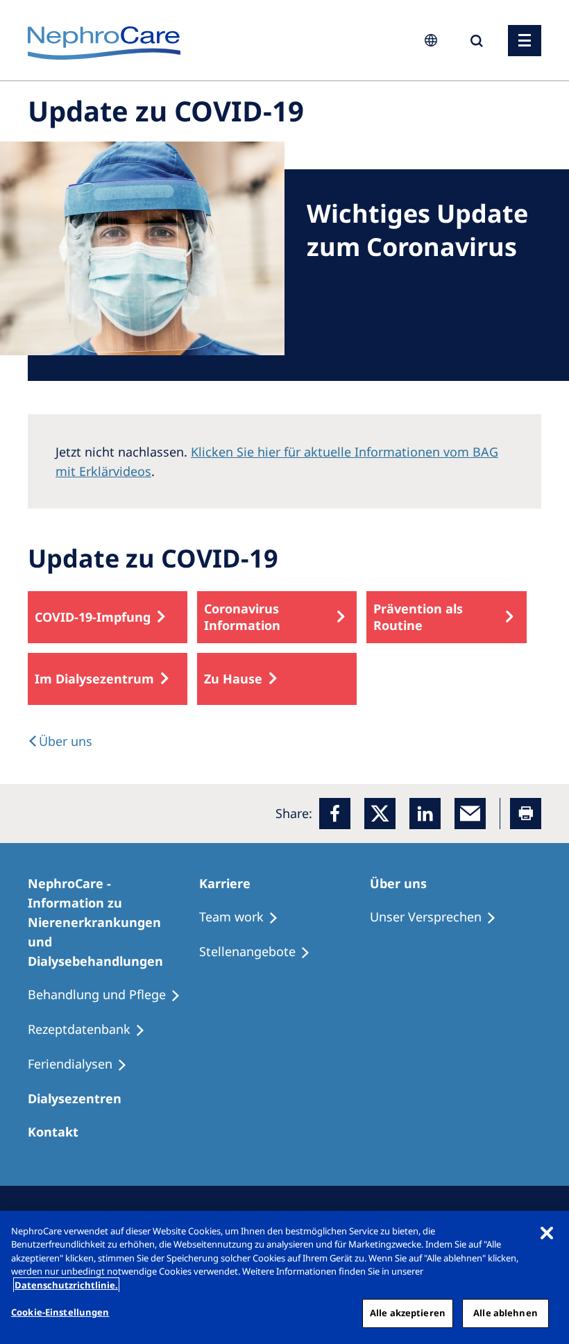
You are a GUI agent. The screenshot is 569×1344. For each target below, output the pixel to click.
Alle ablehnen (505, 1313)
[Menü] (524, 40)
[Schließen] (547, 1233)
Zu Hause (233, 678)
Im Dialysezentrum (94, 678)
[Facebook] (334, 813)
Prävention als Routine (418, 616)
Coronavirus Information (242, 616)
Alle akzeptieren (407, 1313)
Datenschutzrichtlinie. (66, 1285)
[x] (380, 813)
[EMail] (470, 813)
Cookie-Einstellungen (60, 1312)
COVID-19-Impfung (93, 617)
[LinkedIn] (425, 813)
